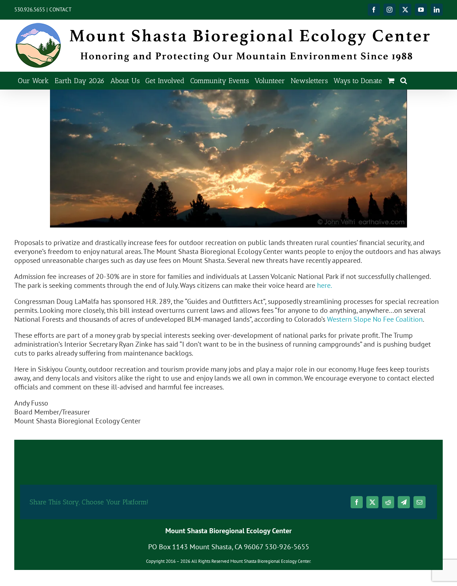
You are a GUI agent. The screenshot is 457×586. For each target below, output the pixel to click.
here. (324, 285)
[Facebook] (357, 502)
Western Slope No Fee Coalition (375, 319)
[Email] (419, 502)
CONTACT (60, 9)
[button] (403, 80)
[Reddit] (388, 502)
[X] (372, 502)
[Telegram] (404, 502)
